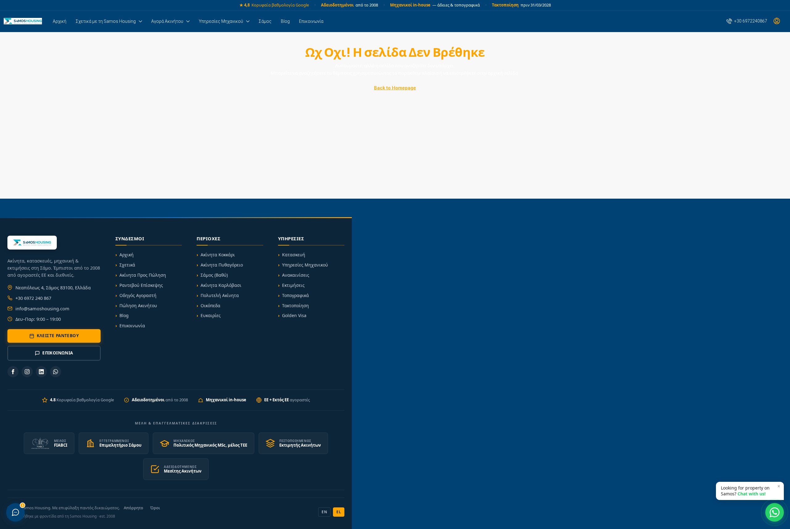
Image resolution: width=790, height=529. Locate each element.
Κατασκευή (293, 255)
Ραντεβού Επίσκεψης (141, 285)
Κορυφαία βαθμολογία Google (274, 5)
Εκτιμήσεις (293, 285)
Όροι (155, 507)
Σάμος (265, 21)
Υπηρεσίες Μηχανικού (221, 21)
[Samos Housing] (23, 21)
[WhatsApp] (55, 371)
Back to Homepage (395, 88)
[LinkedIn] (41, 371)
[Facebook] (13, 371)
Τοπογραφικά (295, 295)
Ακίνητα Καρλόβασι (221, 285)
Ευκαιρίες (211, 315)
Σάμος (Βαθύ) (214, 275)
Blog (285, 21)
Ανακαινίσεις (295, 275)
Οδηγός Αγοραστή (137, 295)
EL (338, 512)
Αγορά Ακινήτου (167, 21)
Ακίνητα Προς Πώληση (142, 275)
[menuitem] (746, 21)
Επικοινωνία (311, 21)
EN (324, 512)
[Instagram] (27, 371)
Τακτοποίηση (295, 305)
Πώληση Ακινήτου (138, 305)
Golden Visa (294, 315)
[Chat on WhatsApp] (774, 512)
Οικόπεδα (210, 305)
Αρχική (59, 21)
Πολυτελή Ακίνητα (220, 295)
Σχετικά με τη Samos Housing (106, 21)
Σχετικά (127, 265)
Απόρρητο (133, 507)
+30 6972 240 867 (33, 298)
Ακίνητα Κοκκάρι (218, 255)
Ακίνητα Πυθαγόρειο (222, 265)
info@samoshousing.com (42, 308)
